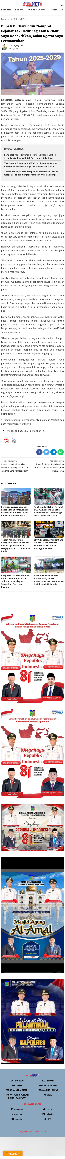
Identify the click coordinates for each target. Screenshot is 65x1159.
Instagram (18, 1114)
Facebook (18, 1109)
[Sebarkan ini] (39, 452)
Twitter (49, 1109)
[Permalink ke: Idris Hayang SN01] (4, 47)
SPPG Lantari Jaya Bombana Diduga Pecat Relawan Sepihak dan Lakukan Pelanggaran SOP (48, 544)
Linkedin (49, 1114)
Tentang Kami (16, 1080)
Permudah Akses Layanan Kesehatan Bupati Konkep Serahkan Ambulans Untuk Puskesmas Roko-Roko (14, 511)
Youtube (18, 1119)
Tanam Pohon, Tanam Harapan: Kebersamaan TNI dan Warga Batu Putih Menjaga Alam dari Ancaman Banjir (15, 545)
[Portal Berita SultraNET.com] (32, 4)
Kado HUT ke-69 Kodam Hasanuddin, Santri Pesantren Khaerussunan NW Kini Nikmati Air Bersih (49, 580)
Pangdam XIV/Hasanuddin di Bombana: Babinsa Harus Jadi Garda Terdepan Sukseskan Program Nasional (15, 581)
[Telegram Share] (53, 452)
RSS (49, 1119)
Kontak (48, 1094)
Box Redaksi (48, 1080)
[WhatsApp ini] (60, 452)
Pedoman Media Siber (16, 1090)
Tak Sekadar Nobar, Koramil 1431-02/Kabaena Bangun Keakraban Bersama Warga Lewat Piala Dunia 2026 (48, 511)
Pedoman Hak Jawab (47, 1090)
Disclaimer (16, 1085)
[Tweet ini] (46, 452)
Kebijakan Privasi (48, 1085)
